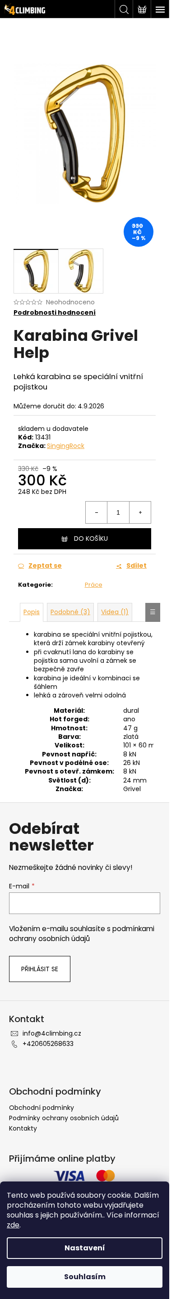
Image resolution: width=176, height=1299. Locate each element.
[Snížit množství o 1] (96, 512)
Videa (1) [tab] (115, 611)
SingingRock (65, 445)
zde (13, 1225)
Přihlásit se (39, 968)
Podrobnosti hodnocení (55, 312)
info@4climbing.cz (52, 1033)
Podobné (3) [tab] (70, 611)
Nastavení (85, 1248)
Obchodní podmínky (41, 1107)
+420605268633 (48, 1043)
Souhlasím (85, 1277)
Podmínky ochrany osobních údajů (64, 1117)
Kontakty (23, 1128)
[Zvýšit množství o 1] (140, 512)
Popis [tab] (31, 611)
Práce (93, 584)
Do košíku (91, 538)
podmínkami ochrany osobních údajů (81, 933)
